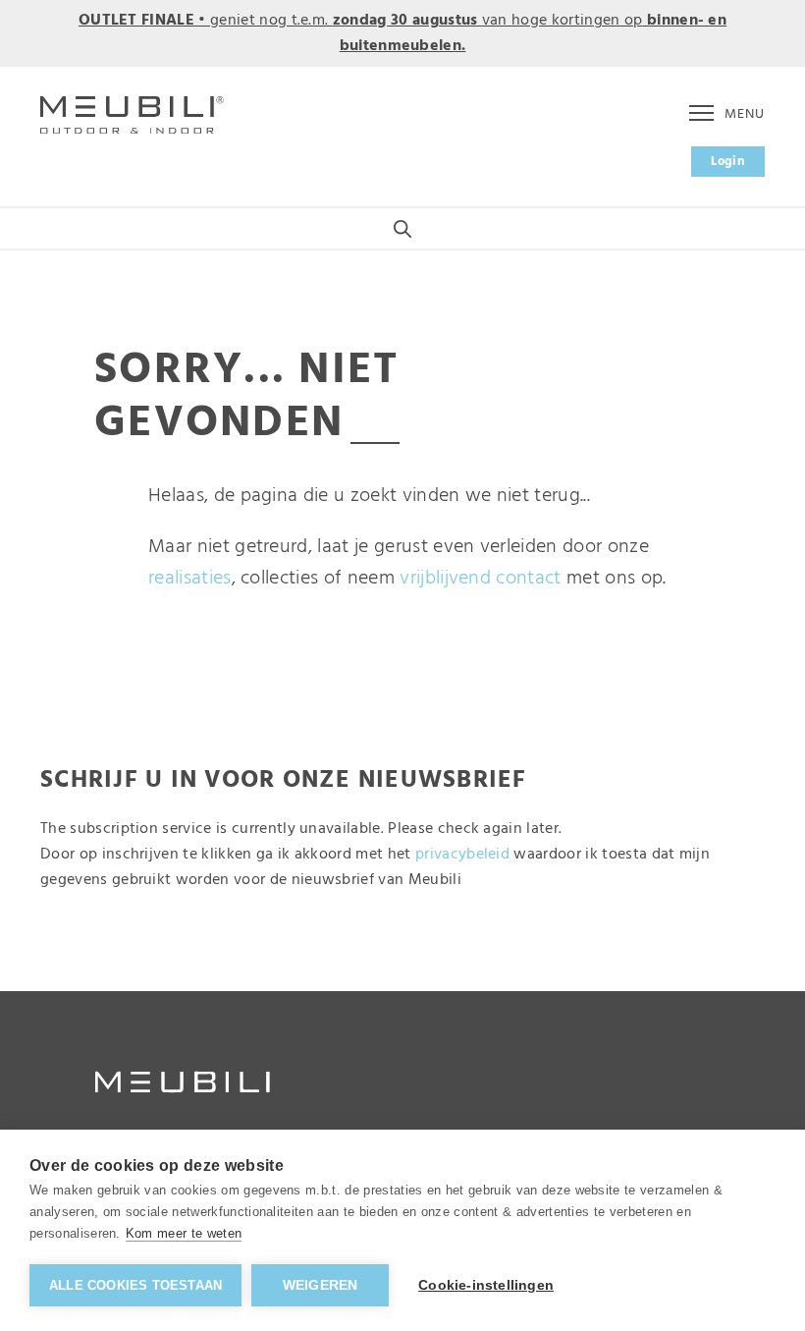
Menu (744, 114)
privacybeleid (462, 854)
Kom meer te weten (184, 1233)
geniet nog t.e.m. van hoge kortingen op (402, 33)
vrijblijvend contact (480, 578)
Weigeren (320, 1285)
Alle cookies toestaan (135, 1285)
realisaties (190, 578)
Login (728, 161)
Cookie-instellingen (486, 1285)
